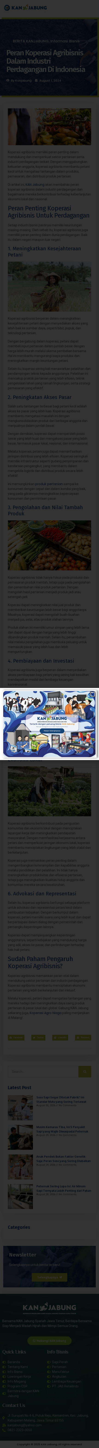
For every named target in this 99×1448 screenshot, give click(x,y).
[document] (49, 724)
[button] (92, 694)
